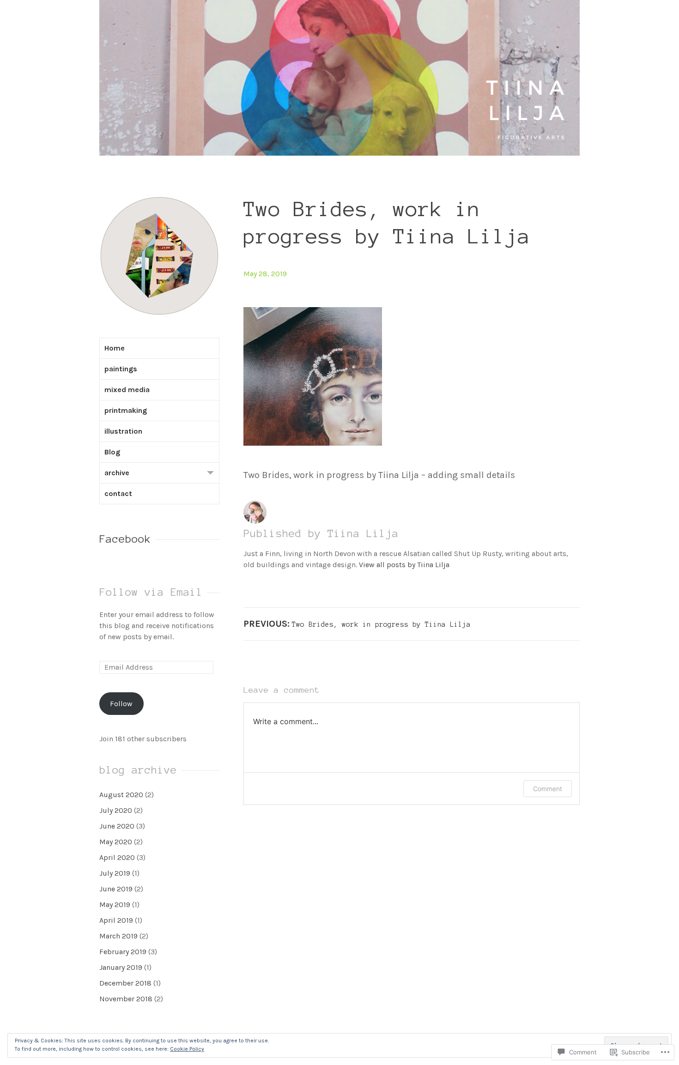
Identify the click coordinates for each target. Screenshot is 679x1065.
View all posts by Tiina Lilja (404, 564)
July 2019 (114, 873)
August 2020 (121, 794)
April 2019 (116, 920)
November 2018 (125, 998)
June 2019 (116, 888)
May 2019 (114, 904)
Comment (547, 789)
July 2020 (115, 810)
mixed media (127, 389)
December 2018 (125, 983)
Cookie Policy (187, 1049)
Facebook (125, 539)
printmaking (125, 410)
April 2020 (117, 857)
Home (114, 348)
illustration (123, 431)
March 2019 (118, 936)
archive (116, 472)
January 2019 (120, 967)
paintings (120, 368)
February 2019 (122, 951)
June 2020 (116, 826)
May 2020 (115, 841)
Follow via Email (151, 592)
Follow (121, 703)
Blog (112, 452)
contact (118, 493)
